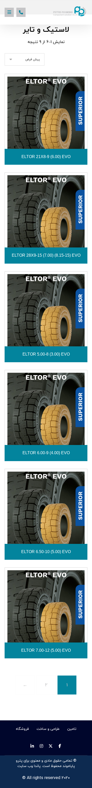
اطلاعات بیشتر (42, 137)
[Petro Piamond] (70, 11)
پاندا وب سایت (29, 766)
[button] (9, 12)
